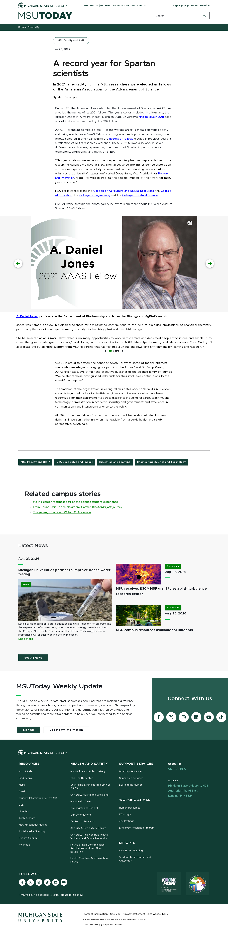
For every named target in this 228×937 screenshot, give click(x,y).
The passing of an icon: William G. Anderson (62, 512)
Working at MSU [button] (134, 800)
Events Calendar (29, 838)
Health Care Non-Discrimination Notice (89, 860)
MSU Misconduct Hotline (33, 825)
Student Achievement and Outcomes (135, 859)
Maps (22, 785)
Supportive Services (131, 778)
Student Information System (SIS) (38, 798)
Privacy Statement (134, 914)
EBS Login (125, 814)
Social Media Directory (32, 831)
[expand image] (189, 223)
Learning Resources (130, 785)
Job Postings (126, 821)
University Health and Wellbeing (89, 795)
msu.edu (114, 920)
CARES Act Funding (131, 851)
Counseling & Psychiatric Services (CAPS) (90, 787)
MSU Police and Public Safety (87, 771)
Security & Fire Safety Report (88, 828)
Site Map (115, 914)
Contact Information (95, 914)
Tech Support (27, 818)
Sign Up (178, 5)
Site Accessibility (158, 914)
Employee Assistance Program (136, 828)
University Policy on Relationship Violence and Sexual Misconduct (89, 837)
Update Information (197, 5)
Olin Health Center (81, 778)
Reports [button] (127, 843)
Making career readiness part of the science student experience (75, 502)
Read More (25, 639)
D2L (21, 805)
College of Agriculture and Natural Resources (123, 191)
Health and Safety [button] (89, 763)
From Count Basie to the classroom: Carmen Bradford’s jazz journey (77, 507)
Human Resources (129, 808)
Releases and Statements (130, 5)
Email (22, 791)
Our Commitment (80, 815)
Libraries (24, 811)
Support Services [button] (136, 763)
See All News (33, 657)
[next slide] (210, 263)
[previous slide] (18, 263)
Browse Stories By (28, 27)
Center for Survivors (82, 821)
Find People (26, 778)
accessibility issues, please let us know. (61, 895)
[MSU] (114, 756)
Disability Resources (131, 771)
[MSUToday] (81, 15)
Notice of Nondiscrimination (133, 920)
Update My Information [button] (66, 730)
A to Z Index (26, 771)
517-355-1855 (177, 769)
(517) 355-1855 (97, 920)
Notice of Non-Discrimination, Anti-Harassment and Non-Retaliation (87, 848)
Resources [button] (29, 763)
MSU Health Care (80, 801)
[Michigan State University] (43, 5)
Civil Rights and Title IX (84, 808)
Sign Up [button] (28, 730)
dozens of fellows (121, 138)
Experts (105, 5)
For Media (91, 5)
